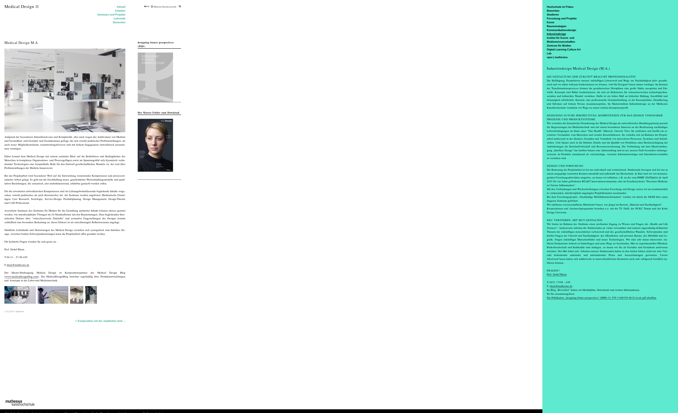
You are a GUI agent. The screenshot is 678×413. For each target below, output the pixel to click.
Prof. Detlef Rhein (557, 274)
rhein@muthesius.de (18, 265)
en (148, 6)
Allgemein (20, 311)
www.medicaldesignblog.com (21, 276)
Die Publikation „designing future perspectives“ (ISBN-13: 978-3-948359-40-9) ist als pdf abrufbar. (602, 297)
